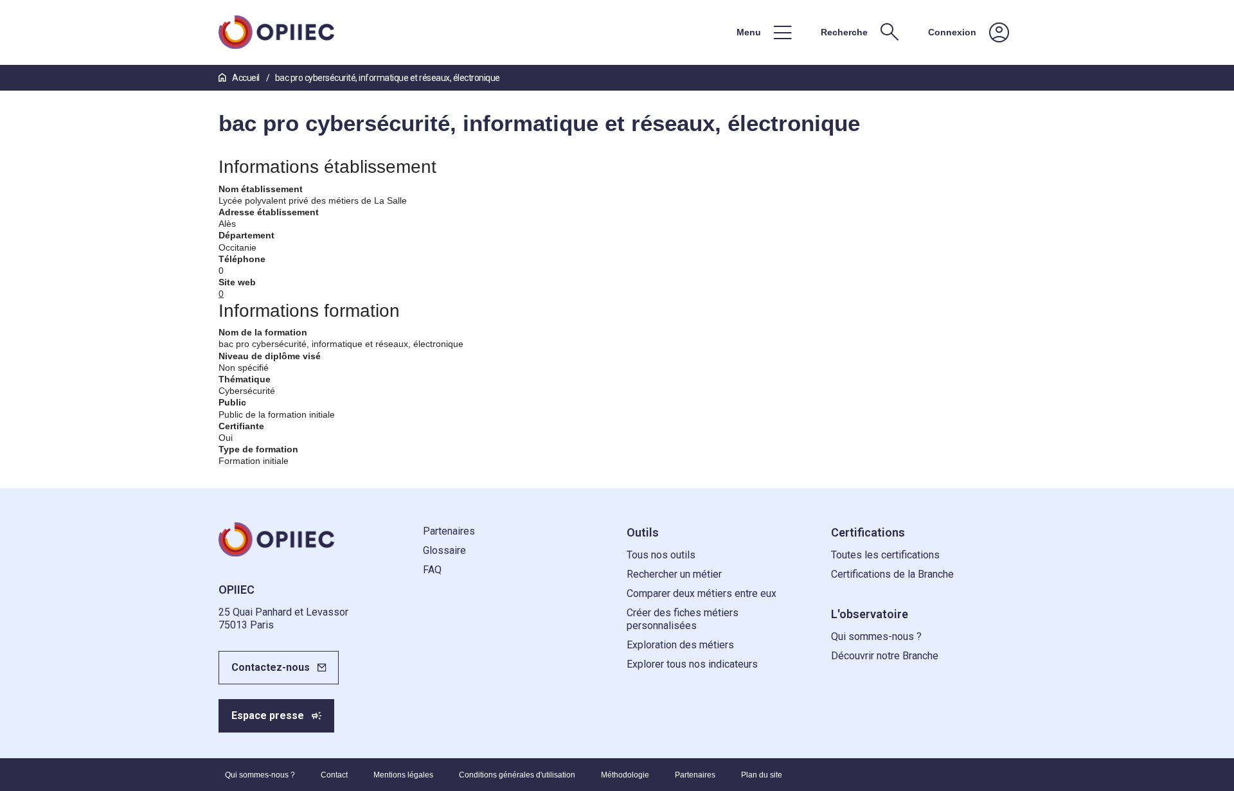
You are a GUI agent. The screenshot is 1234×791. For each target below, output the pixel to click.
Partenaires (449, 531)
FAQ (432, 570)
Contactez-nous (270, 667)
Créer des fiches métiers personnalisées (682, 619)
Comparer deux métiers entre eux (701, 593)
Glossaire (444, 550)
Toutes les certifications (885, 555)
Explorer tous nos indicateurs (692, 664)
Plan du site (761, 774)
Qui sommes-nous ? (876, 636)
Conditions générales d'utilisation (517, 774)
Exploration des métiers (680, 645)
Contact (334, 774)
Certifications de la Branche (892, 574)
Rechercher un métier (674, 574)
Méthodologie (625, 774)
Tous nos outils (661, 555)
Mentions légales (403, 774)
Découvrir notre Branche (884, 656)
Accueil (246, 78)
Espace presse (267, 715)
